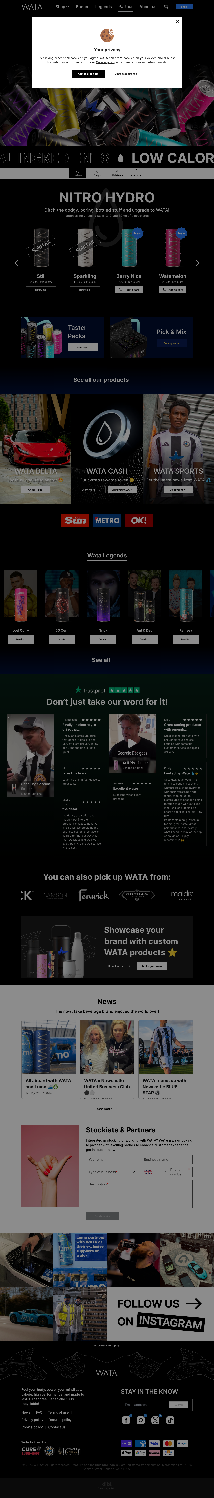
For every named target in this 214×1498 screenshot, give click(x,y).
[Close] (177, 21)
